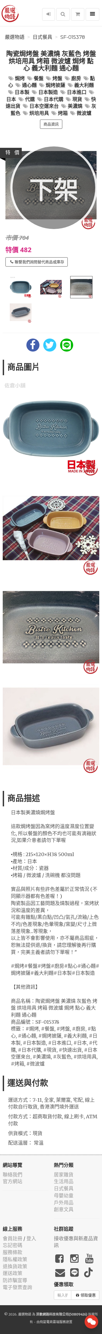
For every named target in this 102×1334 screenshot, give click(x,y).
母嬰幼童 (63, 1195)
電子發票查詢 (17, 1287)
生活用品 (63, 1181)
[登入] (48, 14)
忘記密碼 (12, 1245)
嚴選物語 (14, 37)
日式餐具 (42, 37)
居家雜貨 (63, 1175)
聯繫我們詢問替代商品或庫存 (39, 261)
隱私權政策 (15, 1259)
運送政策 (12, 1273)
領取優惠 (88, 1295)
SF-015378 (72, 37)
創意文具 (63, 1209)
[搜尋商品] (63, 14)
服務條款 (12, 1252)
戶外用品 (63, 1203)
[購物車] (77, 14)
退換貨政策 (15, 1266)
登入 (31, 1238)
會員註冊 (12, 1238)
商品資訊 (51, 124)
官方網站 (12, 1181)
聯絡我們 (12, 1175)
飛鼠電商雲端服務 (53, 1322)
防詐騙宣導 (15, 1280)
